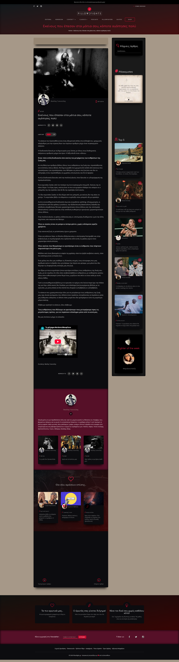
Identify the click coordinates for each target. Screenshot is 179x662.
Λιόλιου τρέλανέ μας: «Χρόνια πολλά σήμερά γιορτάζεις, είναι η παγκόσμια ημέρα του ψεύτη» (127, 249)
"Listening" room (67, 512)
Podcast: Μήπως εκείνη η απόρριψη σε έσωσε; (69, 516)
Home (70, 30)
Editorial (48, 19)
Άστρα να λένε (90, 512)
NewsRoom (59, 19)
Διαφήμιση (89, 648)
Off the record (120, 320)
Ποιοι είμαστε (97, 648)
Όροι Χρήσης (107, 648)
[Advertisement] (71, 555)
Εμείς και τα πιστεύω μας (69, 459)
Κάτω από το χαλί (122, 206)
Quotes (119, 19)
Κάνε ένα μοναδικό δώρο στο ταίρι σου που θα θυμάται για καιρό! (89, 615)
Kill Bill (42, 111)
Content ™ (71, 19)
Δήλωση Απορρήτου (118, 648)
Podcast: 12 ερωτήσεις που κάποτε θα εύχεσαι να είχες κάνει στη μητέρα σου (127, 324)
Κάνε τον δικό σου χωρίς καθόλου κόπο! (127, 612)
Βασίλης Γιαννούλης (58, 101)
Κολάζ (118, 244)
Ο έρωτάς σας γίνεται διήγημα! (89, 611)
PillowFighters (107, 19)
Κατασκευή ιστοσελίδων (89, 655)
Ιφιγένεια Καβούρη (73, 507)
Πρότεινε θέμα (80, 648)
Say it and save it (44, 511)
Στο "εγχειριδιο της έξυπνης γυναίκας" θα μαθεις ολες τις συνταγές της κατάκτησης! (127, 618)
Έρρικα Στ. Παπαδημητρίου (129, 315)
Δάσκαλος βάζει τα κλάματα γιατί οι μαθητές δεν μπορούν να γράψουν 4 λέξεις (47, 517)
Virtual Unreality (126, 200)
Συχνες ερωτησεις (140, 6)
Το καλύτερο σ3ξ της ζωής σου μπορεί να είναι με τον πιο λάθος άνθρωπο (128, 210)
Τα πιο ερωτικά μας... (52, 611)
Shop (130, 19)
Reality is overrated (122, 283)
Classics (83, 19)
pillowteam (125, 238)
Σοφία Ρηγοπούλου (50, 505)
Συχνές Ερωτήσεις (60, 648)
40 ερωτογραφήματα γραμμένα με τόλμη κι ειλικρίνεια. (52, 615)
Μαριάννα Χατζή (126, 163)
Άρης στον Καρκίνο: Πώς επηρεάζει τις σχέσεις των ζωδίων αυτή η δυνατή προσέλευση (92, 518)
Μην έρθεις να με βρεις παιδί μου (93, 460)
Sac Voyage (120, 169)
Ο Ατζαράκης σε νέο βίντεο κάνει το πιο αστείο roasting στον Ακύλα (128, 287)
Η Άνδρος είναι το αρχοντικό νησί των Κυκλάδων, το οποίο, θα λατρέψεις (127, 173)
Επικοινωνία (70, 648)
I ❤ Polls (42, 456)
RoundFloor (106, 655)
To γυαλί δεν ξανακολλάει (47, 459)
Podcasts (94, 19)
